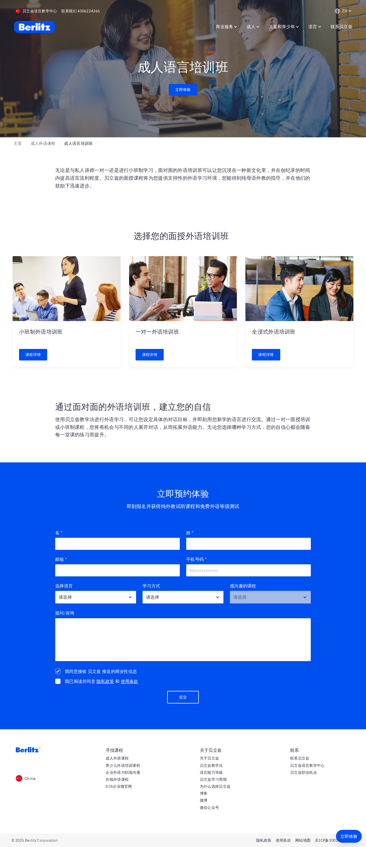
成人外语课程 (43, 143)
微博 (204, 800)
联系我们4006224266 (80, 11)
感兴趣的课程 (243, 585)
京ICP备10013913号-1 (334, 840)
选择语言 (64, 585)
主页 (18, 143)
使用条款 (129, 681)
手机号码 (196, 559)
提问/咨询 (64, 613)
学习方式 (151, 585)
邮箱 (61, 559)
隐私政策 (105, 681)
